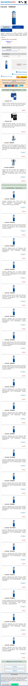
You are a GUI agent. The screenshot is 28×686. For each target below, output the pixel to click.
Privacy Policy (6, 681)
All (21, 661)
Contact (15, 666)
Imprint (15, 670)
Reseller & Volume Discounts (20, 74)
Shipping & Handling (7, 76)
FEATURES (18, 27)
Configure (23, 152)
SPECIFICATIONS (6, 30)
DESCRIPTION (6, 27)
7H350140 (8, 41)
